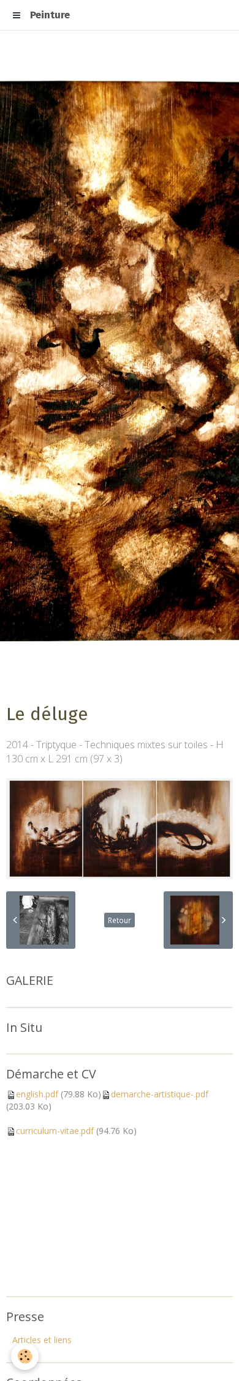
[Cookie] (25, 1356)
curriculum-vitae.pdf (55, 1130)
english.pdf (37, 1094)
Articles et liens (42, 1340)
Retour (119, 920)
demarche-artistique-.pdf (159, 1094)
